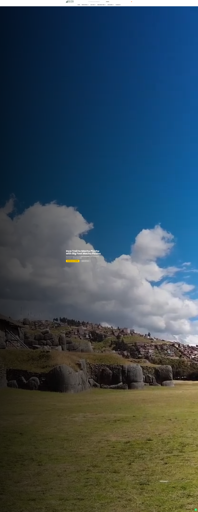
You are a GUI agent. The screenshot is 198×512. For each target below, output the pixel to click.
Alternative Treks (101, 4)
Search (107, 1)
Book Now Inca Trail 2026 (72, 261)
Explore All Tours (85, 261)
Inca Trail (92, 4)
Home (79, 4)
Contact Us (118, 4)
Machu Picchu (85, 4)
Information (110, 4)
